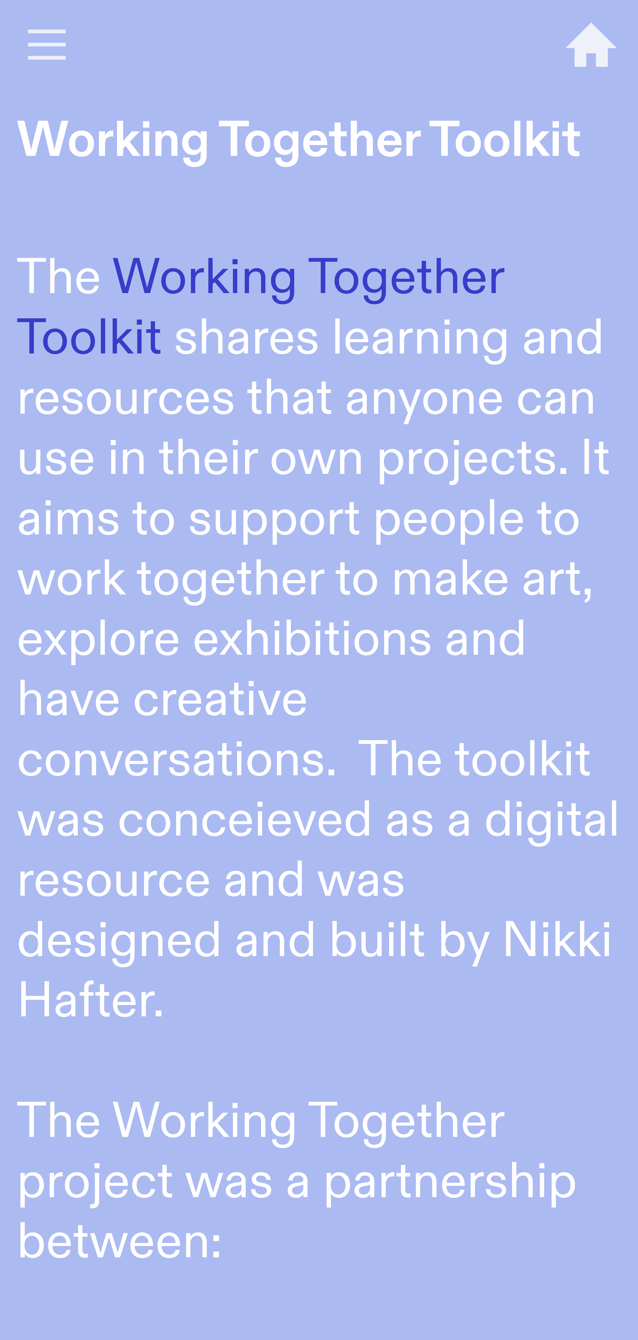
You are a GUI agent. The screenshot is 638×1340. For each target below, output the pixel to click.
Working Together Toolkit (260, 308)
